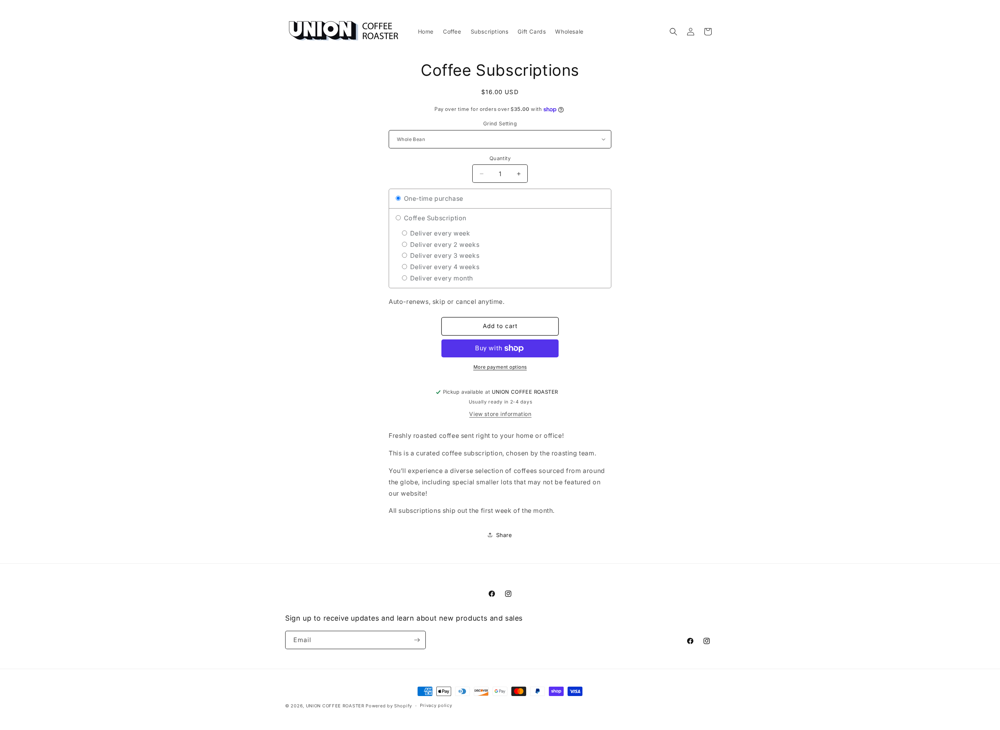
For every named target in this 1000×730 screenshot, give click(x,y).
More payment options (500, 367)
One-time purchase (432, 198)
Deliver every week (439, 233)
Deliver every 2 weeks (443, 244)
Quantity (500, 158)
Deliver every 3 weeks (443, 255)
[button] (673, 31)
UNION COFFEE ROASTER (335, 706)
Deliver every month (440, 278)
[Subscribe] (416, 640)
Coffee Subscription (434, 218)
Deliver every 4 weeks (443, 267)
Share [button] (504, 535)
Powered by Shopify (389, 706)
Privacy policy (436, 705)
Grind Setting (500, 123)
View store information (500, 414)
